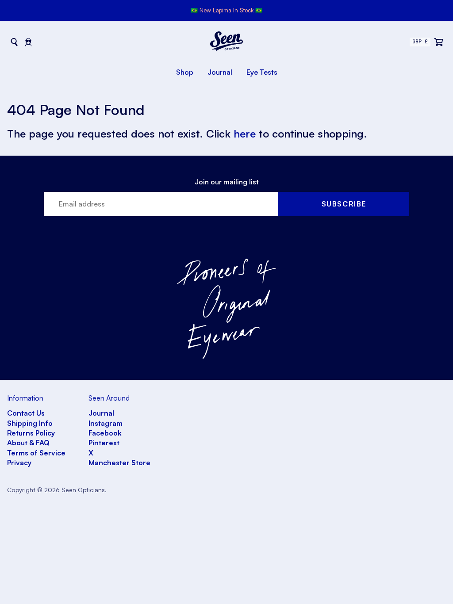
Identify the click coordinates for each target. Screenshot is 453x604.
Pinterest (103, 442)
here (245, 133)
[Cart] (439, 42)
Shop (184, 72)
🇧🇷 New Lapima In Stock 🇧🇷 (226, 10)
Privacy (19, 462)
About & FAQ (28, 442)
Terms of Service (36, 452)
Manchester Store (119, 462)
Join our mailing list (227, 181)
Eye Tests (261, 72)
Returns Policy (31, 432)
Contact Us (26, 413)
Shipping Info (30, 423)
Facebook (105, 432)
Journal (219, 72)
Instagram (105, 423)
